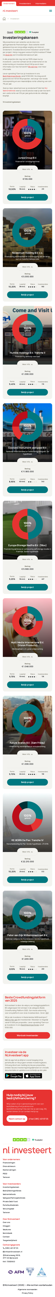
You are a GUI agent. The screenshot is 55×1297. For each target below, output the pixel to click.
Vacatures (7, 1229)
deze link (8, 55)
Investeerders (25, 3)
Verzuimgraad (8, 1208)
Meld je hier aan (11, 1020)
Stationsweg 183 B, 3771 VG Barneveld (12, 1256)
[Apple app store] (33, 1075)
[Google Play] (14, 1075)
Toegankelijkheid (10, 1240)
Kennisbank (7, 1233)
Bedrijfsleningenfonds (12, 76)
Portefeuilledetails (11, 1205)
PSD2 (5, 1173)
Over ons (6, 1222)
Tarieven (6, 1177)
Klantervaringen (9, 1170)
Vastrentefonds (9, 1194)
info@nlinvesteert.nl (12, 1251)
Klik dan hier (33, 67)
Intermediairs (41, 3)
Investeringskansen (11, 1187)
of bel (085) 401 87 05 (38, 1118)
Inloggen (6, 1226)
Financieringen (9, 1162)
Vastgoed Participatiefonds (14, 1198)
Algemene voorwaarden (27, 1289)
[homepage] (10, 10)
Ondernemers (9, 3)
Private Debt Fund (10, 1201)
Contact (6, 1236)
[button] (50, 11)
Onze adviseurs (9, 1166)
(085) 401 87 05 (10, 1248)
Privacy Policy (27, 1293)
